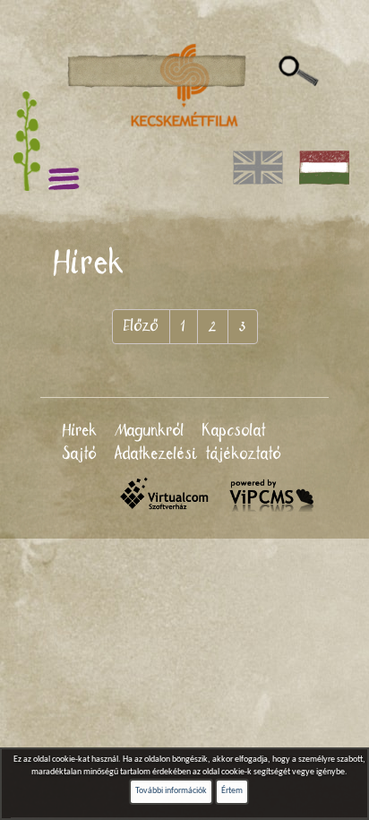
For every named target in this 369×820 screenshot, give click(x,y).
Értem (232, 791)
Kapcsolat (234, 431)
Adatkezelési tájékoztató (198, 454)
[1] (299, 72)
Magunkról (150, 431)
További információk (171, 791)
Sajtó (80, 454)
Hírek (80, 431)
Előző (141, 326)
